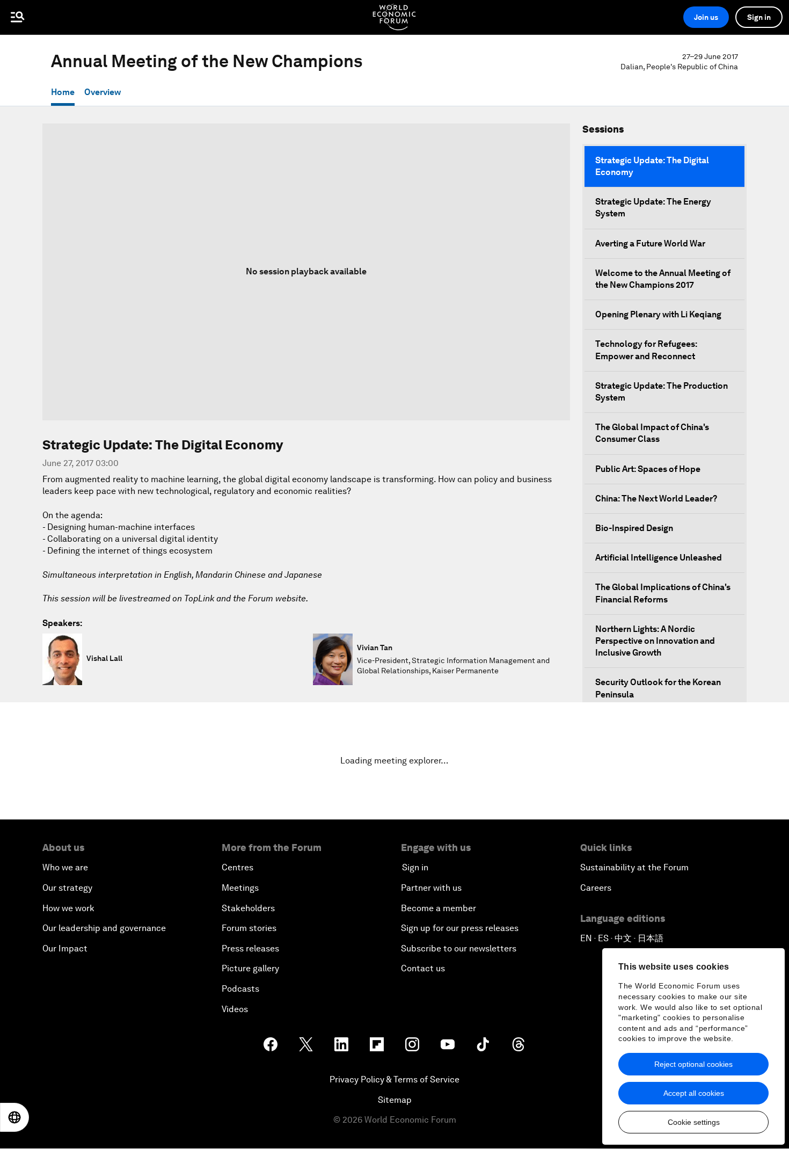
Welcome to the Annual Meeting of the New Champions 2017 (662, 279)
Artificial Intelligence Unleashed (658, 557)
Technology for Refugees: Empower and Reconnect (646, 350)
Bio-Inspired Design (634, 528)
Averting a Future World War (650, 243)
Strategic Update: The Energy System (653, 208)
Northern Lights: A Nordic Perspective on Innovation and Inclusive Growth (655, 641)
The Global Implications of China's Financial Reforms (662, 593)
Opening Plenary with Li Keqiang (658, 314)
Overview (102, 92)
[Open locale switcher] (14, 1117)
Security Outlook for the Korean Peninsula (658, 688)
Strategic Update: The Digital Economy (652, 166)
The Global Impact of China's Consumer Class (652, 433)
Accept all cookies (693, 1093)
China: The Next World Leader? (656, 498)
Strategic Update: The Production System (661, 392)
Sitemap (395, 1100)
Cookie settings (694, 1122)
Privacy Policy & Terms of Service (394, 1079)
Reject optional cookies (693, 1064)
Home (63, 92)
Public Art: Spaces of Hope (647, 469)
